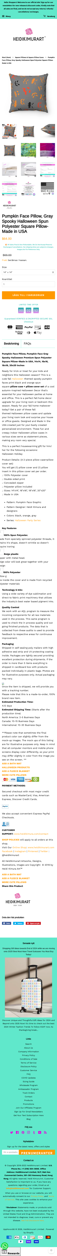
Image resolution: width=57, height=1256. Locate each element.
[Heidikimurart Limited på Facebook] (17, 1133)
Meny (8, 16)
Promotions (28, 1104)
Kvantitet (7, 279)
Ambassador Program (28, 1089)
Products (28, 1100)
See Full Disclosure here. (32, 1220)
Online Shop (19, 847)
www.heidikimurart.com (41, 847)
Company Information (28, 1052)
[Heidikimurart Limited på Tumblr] (34, 1133)
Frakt (4, 260)
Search (28, 1044)
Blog (28, 1119)
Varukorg (51, 16)
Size (4, 267)
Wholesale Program (28, 1085)
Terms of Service (28, 1063)
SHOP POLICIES (10, 839)
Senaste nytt (28, 943)
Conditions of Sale (28, 1059)
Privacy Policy (28, 1055)
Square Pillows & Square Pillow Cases (29, 57)
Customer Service (28, 1070)
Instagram (20, 851)
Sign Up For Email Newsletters (28, 1112)
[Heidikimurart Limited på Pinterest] (22, 1133)
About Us (28, 1048)
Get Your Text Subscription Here (28, 1115)
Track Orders (29, 1093)
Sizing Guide (28, 1081)
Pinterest (33, 851)
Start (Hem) (6, 57)
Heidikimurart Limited (34, 1229)
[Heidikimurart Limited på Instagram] (28, 1133)
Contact (28, 1097)
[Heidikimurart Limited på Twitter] (11, 1133)
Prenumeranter (37, 1153)
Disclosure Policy (28, 1066)
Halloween (17, 378)
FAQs (27, 343)
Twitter (44, 851)
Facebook (7, 851)
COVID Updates (28, 1078)
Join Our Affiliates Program (28, 1108)
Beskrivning (11, 343)
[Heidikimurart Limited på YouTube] (39, 1133)
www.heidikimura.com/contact (31, 833)
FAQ (28, 1074)
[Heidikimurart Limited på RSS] (45, 1133)
